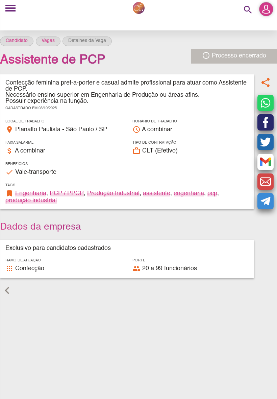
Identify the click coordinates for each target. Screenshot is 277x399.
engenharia (189, 193)
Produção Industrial (113, 193)
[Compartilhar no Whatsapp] (265, 103)
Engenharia (30, 193)
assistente (156, 193)
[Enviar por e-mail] (265, 181)
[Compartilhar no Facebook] (265, 122)
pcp (212, 193)
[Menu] (10, 8)
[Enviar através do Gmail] (265, 162)
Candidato (17, 40)
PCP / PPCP (67, 193)
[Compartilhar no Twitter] (265, 142)
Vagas (48, 40)
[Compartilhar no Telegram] (265, 201)
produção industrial (31, 200)
